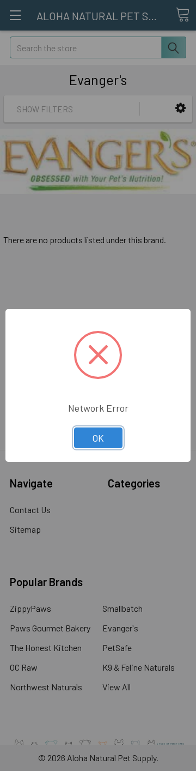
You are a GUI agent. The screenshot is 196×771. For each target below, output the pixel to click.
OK (98, 437)
